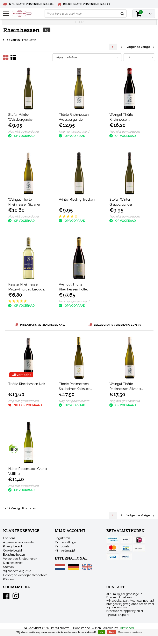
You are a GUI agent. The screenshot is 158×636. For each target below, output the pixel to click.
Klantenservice (12, 562)
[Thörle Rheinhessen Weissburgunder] (79, 88)
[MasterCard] (112, 548)
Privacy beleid (12, 546)
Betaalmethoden (14, 554)
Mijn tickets (62, 546)
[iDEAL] (139, 539)
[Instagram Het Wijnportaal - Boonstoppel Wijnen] (16, 597)
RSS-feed (9, 579)
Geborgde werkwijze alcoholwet (25, 575)
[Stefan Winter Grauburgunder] (129, 173)
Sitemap (8, 567)
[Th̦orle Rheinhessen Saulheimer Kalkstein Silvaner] (79, 357)
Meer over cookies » (130, 632)
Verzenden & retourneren (20, 558)
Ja (101, 632)
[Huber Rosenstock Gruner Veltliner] (28, 442)
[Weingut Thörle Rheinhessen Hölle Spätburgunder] (79, 258)
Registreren (62, 538)
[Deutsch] (73, 569)
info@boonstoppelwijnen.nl (124, 611)
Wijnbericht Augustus (17, 571)
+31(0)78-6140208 (118, 615)
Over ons (9, 538)
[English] (87, 569)
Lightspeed (126, 628)
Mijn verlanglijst (65, 550)
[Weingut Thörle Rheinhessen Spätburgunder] (129, 88)
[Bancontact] (126, 548)
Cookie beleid (12, 550)
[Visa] (112, 556)
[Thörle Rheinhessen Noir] (28, 357)
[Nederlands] (60, 569)
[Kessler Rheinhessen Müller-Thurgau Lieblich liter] (28, 258)
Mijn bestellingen (66, 542)
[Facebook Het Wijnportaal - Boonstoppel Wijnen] (6, 597)
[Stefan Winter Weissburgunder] (28, 88)
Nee (111, 632)
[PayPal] (139, 548)
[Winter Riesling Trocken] (79, 173)
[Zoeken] (122, 13)
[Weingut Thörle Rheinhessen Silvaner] (28, 173)
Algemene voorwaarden (19, 542)
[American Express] (112, 539)
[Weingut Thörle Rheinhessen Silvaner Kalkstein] (129, 357)
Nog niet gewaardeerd (23, 131)
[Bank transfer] (126, 539)
